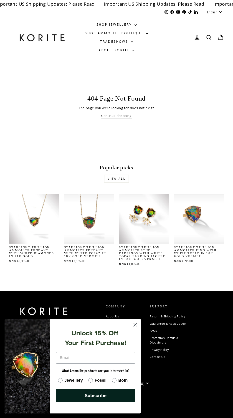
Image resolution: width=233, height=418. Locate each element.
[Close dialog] (135, 325)
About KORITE (115, 50)
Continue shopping (116, 115)
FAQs (153, 331)
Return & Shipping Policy (167, 316)
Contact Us (157, 357)
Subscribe (95, 395)
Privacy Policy (159, 350)
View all (117, 179)
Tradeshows (115, 41)
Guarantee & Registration (168, 324)
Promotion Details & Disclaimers (164, 340)
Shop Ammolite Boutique (114, 33)
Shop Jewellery (114, 24)
